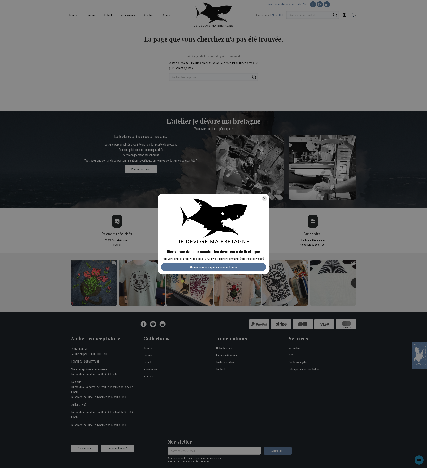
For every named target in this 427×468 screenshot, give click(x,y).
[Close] (264, 198)
